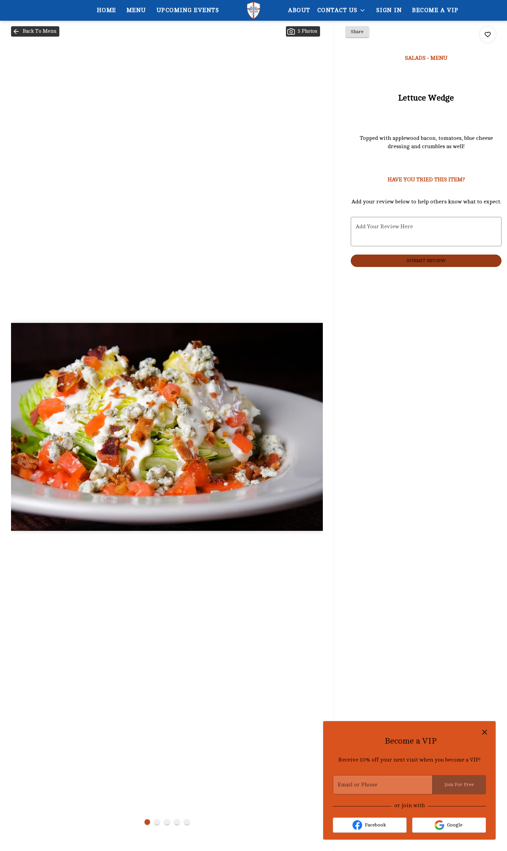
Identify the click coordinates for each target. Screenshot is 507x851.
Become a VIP (435, 10)
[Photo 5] (187, 822)
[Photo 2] (157, 822)
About (299, 10)
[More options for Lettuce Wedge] (487, 34)
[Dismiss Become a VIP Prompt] (484, 732)
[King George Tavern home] (253, 10)
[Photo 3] (167, 822)
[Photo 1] (147, 822)
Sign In (389, 10)
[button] (341, 10)
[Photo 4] (177, 822)
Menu (136, 10)
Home (106, 10)
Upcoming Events (188, 10)
